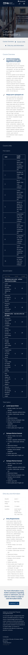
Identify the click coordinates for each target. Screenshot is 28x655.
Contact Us (14, 603)
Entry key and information (15, 45)
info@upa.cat (6, 644)
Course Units (21, 42)
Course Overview (8, 41)
